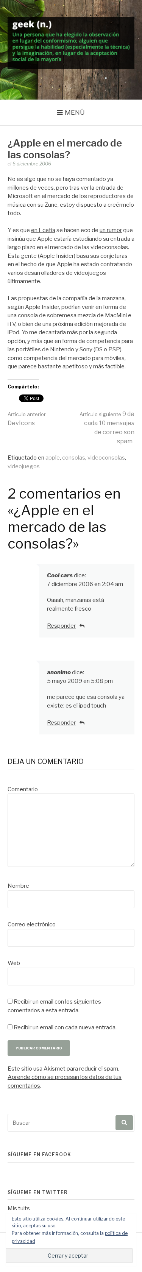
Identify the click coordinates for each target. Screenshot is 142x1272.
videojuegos (24, 466)
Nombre (18, 885)
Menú (75, 112)
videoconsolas (106, 457)
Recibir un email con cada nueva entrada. (65, 1027)
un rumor (111, 230)
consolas (73, 457)
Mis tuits (19, 1208)
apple (52, 457)
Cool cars (60, 575)
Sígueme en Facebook (39, 1154)
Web (14, 963)
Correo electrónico (32, 924)
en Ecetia (43, 230)
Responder (61, 625)
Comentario (23, 789)
